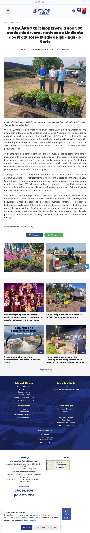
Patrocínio (66, 420)
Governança (24, 412)
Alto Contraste (39, 2)
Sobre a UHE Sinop (24, 386)
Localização (24, 389)
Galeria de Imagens (66, 425)
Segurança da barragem (24, 397)
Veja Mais (45, 369)
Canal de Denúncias (45, 437)
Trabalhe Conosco (45, 440)
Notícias (14, 22)
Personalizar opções (46, 527)
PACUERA (66, 386)
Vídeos (66, 414)
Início (6, 22)
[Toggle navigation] (8, 11)
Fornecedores (45, 442)
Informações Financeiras (23, 414)
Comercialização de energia (24, 400)
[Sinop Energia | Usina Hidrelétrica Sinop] (41, 11)
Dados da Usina (24, 392)
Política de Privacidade (66, 423)
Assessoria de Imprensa (66, 409)
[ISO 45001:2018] (74, 11)
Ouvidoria (45, 434)
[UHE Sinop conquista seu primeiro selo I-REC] (78, 11)
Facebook (36, 235)
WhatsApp (55, 235)
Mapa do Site (42, 2)
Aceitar (26, 527)
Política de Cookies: (28, 520)
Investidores (24, 409)
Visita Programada (66, 417)
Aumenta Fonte (35, 2)
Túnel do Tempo (24, 395)
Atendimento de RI (24, 417)
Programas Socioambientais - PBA (66, 389)
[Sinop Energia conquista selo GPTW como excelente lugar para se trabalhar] (83, 11)
